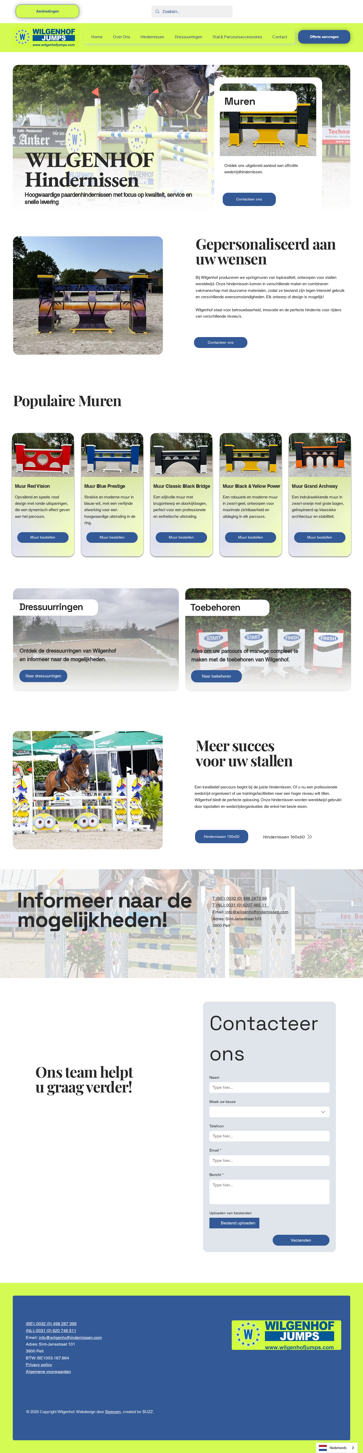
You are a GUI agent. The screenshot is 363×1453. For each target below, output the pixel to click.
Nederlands (338, 1448)
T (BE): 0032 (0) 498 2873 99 (239, 898)
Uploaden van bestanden (230, 1213)
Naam (214, 1077)
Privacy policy (39, 1364)
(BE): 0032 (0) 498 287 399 (51, 1323)
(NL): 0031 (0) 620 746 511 (51, 1330)
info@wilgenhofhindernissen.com (256, 911)
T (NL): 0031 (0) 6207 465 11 (240, 905)
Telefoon (216, 1126)
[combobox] (269, 1112)
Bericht (216, 1175)
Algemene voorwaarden (48, 1371)
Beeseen (113, 1411)
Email (215, 1150)
